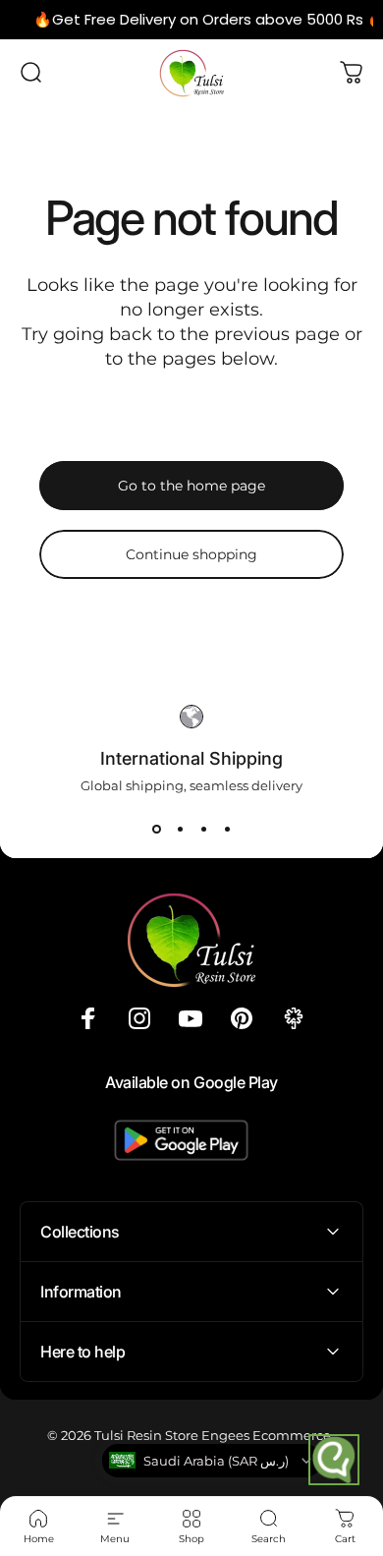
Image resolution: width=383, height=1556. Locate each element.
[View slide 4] (227, 828)
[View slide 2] (180, 828)
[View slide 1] (156, 828)
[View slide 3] (203, 828)
